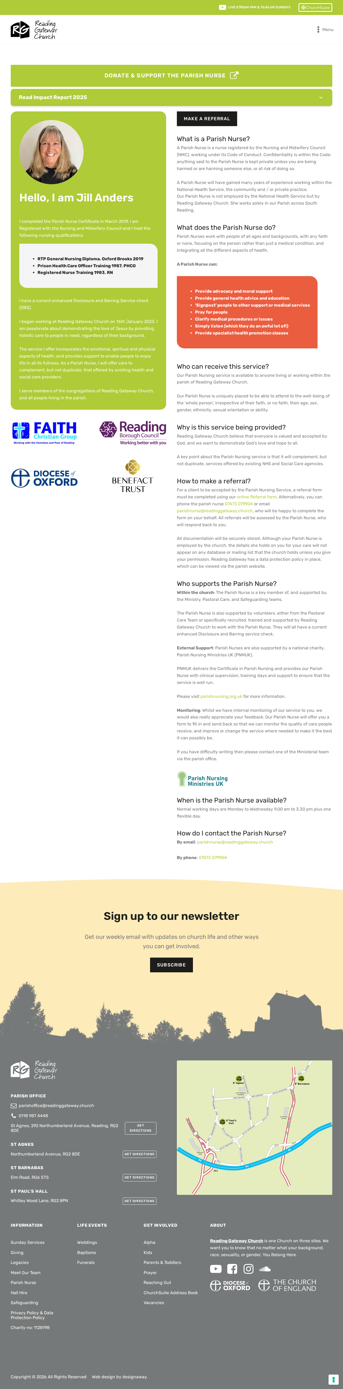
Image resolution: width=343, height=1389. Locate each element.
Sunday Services (27, 1242)
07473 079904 (239, 503)
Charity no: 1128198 (30, 1327)
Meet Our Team (25, 1272)
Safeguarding (24, 1302)
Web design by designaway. (120, 1376)
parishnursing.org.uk (221, 696)
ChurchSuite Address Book (171, 1292)
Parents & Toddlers (162, 1262)
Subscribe (171, 965)
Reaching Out (157, 1282)
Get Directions (141, 1128)
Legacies (20, 1262)
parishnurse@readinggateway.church (215, 510)
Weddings (87, 1242)
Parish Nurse (23, 1282)
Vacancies (154, 1302)
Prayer (150, 1272)
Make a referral (207, 118)
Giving (17, 1252)
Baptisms (86, 1252)
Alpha (149, 1242)
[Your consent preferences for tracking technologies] (334, 1380)
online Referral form (257, 496)
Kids (148, 1252)
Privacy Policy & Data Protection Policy (32, 1315)
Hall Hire (19, 1292)
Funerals (86, 1262)
